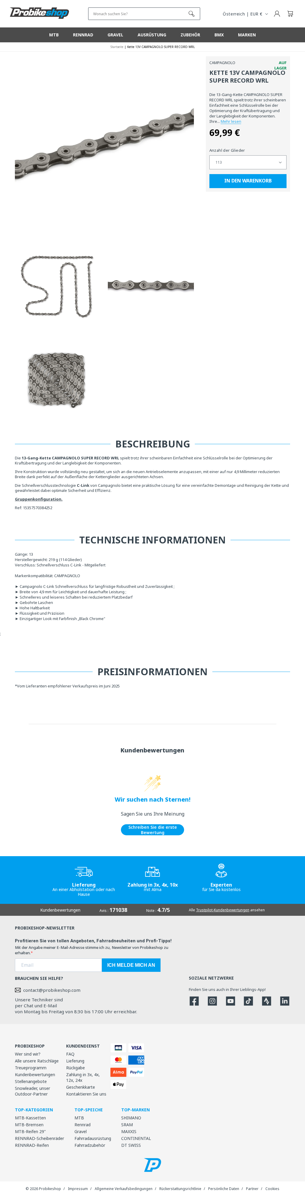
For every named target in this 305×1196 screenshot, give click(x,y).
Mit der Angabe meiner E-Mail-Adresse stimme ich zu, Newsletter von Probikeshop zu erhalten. (91, 950)
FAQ (70, 1054)
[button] (290, 13)
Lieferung (75, 1061)
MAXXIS (128, 1131)
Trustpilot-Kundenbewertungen (222, 910)
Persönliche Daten (223, 1188)
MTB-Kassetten (30, 1118)
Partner (252, 1188)
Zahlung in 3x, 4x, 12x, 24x (83, 1077)
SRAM (127, 1124)
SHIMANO (131, 1118)
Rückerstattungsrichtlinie (180, 1188)
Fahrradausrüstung (92, 1138)
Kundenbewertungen (35, 1074)
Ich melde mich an (131, 965)
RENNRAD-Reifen (32, 1145)
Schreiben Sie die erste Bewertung (152, 829)
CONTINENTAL (136, 1138)
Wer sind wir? (28, 1054)
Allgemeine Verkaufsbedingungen (123, 1188)
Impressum (78, 1188)
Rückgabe (75, 1067)
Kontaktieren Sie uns (86, 1094)
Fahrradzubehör (89, 1145)
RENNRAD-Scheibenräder (39, 1138)
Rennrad (82, 1124)
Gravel (80, 1131)
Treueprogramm (30, 1067)
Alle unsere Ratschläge (37, 1061)
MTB (79, 1118)
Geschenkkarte (80, 1087)
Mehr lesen (231, 121)
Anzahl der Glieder (227, 150)
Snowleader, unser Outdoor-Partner (32, 1091)
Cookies (272, 1188)
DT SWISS (131, 1145)
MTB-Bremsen (29, 1124)
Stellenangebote (31, 1081)
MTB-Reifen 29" (30, 1131)
